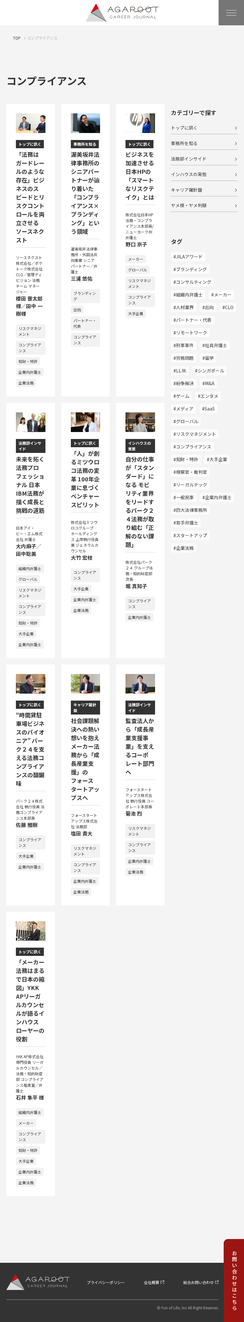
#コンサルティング (192, 282)
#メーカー (221, 294)
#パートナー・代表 (192, 320)
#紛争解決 (183, 383)
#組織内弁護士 (188, 294)
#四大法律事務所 (190, 510)
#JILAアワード (188, 256)
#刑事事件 (183, 345)
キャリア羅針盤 (186, 190)
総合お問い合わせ (198, 1282)
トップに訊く (184, 127)
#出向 (208, 307)
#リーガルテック (190, 484)
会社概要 (151, 1282)
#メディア (183, 408)
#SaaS (208, 408)
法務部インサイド (189, 159)
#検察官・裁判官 (190, 472)
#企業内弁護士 (217, 497)
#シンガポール (209, 370)
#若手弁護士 (185, 522)
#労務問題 (183, 358)
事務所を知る (184, 143)
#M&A (208, 383)
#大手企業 (217, 459)
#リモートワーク (190, 332)
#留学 (208, 358)
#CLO (228, 307)
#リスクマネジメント (194, 434)
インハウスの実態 (189, 174)
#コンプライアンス (192, 446)
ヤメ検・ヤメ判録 (189, 205)
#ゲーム (181, 396)
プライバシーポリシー (106, 1282)
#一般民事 (183, 497)
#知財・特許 (185, 459)
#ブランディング (190, 269)
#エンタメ (208, 396)
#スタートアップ (190, 535)
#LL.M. (179, 370)
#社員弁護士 (214, 345)
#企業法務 (183, 548)
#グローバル (185, 421)
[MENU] (231, 12)
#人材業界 (183, 307)
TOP (17, 38)
